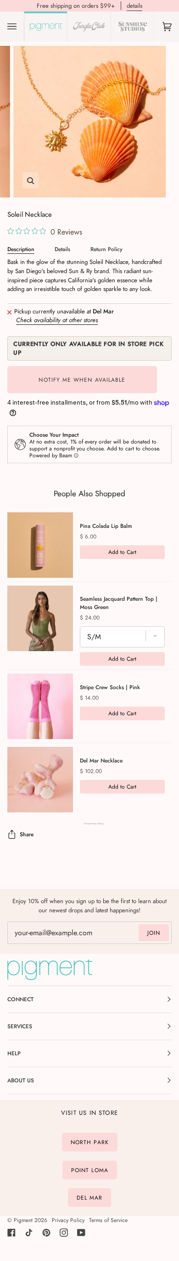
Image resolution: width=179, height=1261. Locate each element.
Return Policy (106, 249)
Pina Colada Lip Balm (106, 526)
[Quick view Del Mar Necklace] (40, 779)
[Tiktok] (29, 1232)
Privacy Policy (68, 1220)
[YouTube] (81, 1232)
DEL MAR (90, 1198)
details (134, 5)
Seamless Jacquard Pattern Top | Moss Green (118, 603)
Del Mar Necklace (101, 761)
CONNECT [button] (20, 999)
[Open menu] (21, 26)
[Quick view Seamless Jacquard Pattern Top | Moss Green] (40, 618)
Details (62, 249)
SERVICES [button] (19, 1026)
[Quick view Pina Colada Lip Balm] (40, 545)
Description (20, 249)
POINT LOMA (89, 1170)
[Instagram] (64, 1232)
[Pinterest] (46, 1232)
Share (27, 834)
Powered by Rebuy (89, 823)
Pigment (23, 1220)
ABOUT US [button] (20, 1080)
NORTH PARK (90, 1142)
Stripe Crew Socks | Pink (110, 687)
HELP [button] (14, 1053)
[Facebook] (11, 1232)
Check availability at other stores (57, 320)
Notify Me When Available (82, 380)
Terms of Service (108, 1220)
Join (153, 933)
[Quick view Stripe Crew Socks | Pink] (40, 706)
